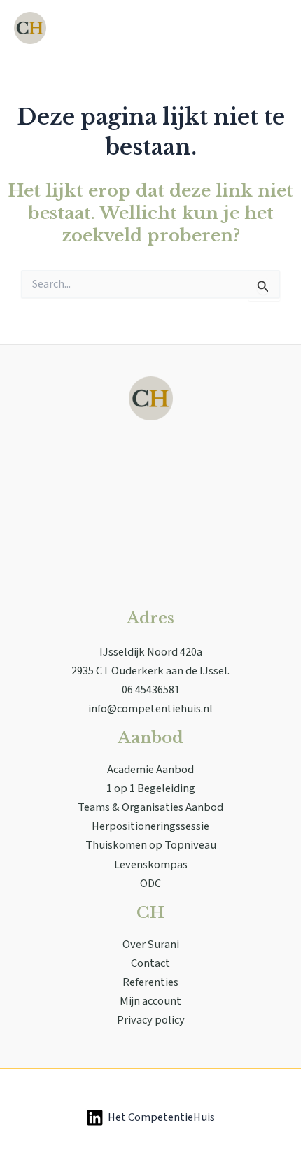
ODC (150, 883)
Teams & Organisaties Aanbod (150, 807)
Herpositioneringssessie (150, 826)
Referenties (150, 982)
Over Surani (150, 944)
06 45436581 (151, 689)
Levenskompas (151, 864)
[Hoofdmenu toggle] (272, 28)
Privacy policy (151, 1020)
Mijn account (150, 1001)
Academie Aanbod (150, 769)
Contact (150, 963)
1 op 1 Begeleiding (150, 788)
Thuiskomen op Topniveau (150, 845)
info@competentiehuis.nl (150, 708)
